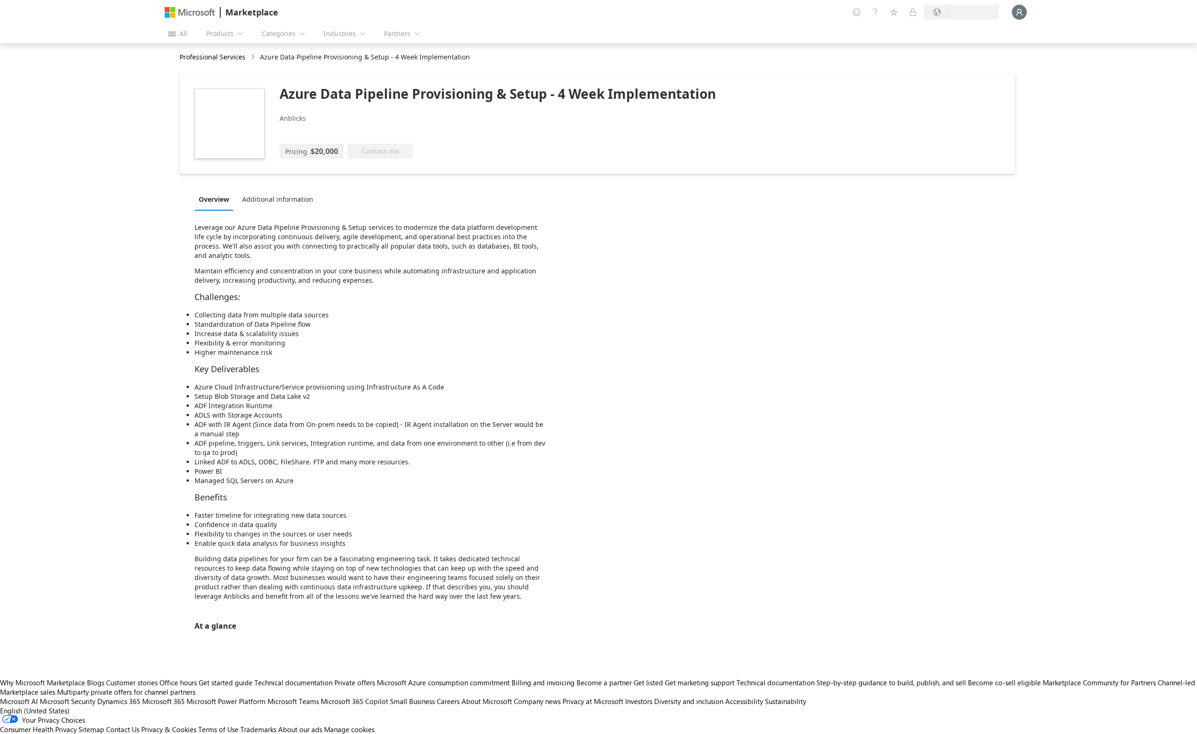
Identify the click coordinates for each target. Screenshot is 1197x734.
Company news (537, 701)
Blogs (95, 682)
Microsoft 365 (163, 701)
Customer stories (132, 682)
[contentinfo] (253, 57)
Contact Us (122, 729)
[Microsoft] (190, 12)
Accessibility (744, 701)
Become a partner (604, 682)
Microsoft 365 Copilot (354, 701)
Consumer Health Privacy (38, 729)
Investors (638, 701)
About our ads (300, 729)
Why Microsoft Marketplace (42, 682)
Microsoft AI (19, 701)
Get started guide (225, 682)
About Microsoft (486, 701)
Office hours (178, 682)
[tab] (216, 199)
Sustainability (785, 701)
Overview (214, 199)
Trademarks (258, 729)
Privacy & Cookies (168, 729)
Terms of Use (218, 729)
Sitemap (91, 729)
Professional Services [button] (212, 56)
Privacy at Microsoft (592, 701)
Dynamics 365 (118, 701)
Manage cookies (349, 729)
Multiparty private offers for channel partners (126, 692)
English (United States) (35, 710)
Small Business (412, 701)
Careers (448, 701)
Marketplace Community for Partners (1099, 682)
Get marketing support (700, 682)
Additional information (277, 199)
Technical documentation (293, 682)
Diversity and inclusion (688, 701)
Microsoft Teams (293, 701)
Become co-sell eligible (1004, 682)
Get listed (648, 682)
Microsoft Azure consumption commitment (444, 682)
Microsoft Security (67, 701)
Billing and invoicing (543, 682)
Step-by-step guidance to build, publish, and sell (891, 682)
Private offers (354, 682)
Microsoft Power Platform (226, 701)
